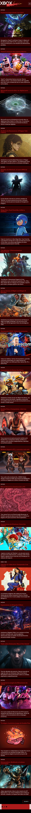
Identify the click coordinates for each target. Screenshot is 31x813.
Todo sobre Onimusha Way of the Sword (15, 644)
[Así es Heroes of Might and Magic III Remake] (15, 305)
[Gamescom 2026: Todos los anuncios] (15, 344)
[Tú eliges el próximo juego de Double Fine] (15, 736)
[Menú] (29, 3)
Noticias (3, 10)
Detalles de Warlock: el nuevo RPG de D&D (14, 170)
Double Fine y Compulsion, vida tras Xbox (13, 409)
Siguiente (26, 801)
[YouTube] (6, 806)
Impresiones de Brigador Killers (12, 605)
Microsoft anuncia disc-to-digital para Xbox (14, 91)
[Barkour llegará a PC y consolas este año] (15, 462)
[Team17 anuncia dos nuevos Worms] (15, 64)
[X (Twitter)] (2, 806)
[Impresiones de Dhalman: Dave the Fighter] (15, 538)
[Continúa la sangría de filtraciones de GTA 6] (15, 697)
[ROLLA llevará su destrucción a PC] (15, 499)
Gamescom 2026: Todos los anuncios (14, 331)
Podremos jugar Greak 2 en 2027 (12, 12)
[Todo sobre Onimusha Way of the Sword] (15, 657)
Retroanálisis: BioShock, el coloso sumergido (13, 762)
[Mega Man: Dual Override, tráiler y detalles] (15, 224)
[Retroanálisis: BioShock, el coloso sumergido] (15, 776)
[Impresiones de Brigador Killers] (15, 618)
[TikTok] (4, 806)
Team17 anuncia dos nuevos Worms (13, 51)
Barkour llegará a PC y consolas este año (15, 449)
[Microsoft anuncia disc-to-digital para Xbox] (15, 105)
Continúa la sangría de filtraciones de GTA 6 (14, 683)
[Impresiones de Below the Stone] (15, 383)
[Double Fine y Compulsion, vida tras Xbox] (15, 423)
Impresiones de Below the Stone (12, 370)
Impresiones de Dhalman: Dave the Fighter (13, 525)
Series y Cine (4, 561)
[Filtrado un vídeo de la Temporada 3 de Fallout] (15, 579)
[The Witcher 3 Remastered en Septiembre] (15, 265)
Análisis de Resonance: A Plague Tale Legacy (14, 131)
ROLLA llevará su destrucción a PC (13, 487)
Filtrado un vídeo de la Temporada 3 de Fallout (14, 565)
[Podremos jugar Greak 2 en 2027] (15, 25)
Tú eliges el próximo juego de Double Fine (15, 723)
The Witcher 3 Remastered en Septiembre (11, 251)
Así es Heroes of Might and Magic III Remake (13, 291)
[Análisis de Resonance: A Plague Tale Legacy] (15, 145)
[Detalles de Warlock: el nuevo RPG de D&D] (15, 184)
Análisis (3, 128)
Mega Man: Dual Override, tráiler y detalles (13, 210)
